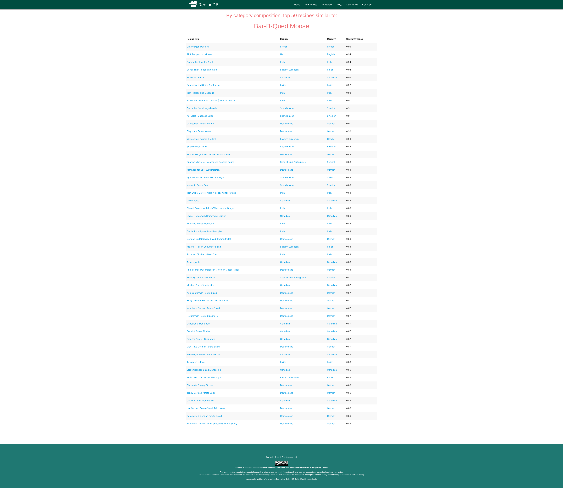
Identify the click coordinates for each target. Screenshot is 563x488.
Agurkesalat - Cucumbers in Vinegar (205, 177)
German (331, 123)
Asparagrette (193, 262)
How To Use (311, 4)
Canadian (285, 77)
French (284, 46)
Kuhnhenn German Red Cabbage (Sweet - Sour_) (212, 423)
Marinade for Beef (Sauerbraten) (203, 169)
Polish (330, 69)
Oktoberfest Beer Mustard (200, 123)
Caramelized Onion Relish (200, 400)
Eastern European (289, 69)
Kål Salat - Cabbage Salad (200, 115)
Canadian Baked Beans (199, 323)
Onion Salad (193, 200)
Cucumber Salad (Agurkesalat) (202, 108)
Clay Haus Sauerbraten (199, 131)
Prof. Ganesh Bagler (309, 479)
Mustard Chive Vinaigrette (200, 285)
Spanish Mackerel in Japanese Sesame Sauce (210, 162)
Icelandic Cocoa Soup (198, 185)
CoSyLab (367, 4)
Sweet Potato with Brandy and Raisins (206, 216)
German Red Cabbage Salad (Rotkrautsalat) (209, 239)
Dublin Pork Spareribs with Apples (204, 231)
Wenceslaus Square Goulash (201, 139)
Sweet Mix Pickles (196, 77)
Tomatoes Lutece (196, 362)
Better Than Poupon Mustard (202, 69)
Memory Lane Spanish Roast (201, 277)
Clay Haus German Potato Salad (203, 346)
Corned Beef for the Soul (200, 62)
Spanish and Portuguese (293, 162)
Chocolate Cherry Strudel (200, 385)
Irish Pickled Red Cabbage (200, 92)
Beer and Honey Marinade (200, 223)
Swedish (331, 108)
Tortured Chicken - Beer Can (202, 254)
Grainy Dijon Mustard (198, 46)
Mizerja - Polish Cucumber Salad (204, 246)
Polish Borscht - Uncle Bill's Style (204, 377)
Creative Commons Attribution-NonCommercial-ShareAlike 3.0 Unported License (293, 467)
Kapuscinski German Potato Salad (204, 416)
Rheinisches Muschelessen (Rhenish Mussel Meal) (213, 269)
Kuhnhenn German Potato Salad (203, 308)
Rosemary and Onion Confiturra (203, 85)
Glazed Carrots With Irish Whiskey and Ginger (210, 208)
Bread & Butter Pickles (198, 331)
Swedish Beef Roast (197, 146)
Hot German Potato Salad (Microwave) (206, 408)
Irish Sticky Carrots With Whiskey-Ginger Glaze (211, 192)
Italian (283, 85)
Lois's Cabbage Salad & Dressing (204, 369)
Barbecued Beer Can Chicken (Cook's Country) (211, 100)
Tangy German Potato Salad (201, 392)
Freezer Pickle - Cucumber (201, 339)
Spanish (331, 162)
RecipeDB (208, 4)
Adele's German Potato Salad (202, 292)
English (331, 54)
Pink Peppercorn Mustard (200, 54)
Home (297, 4)
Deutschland (286, 123)
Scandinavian (287, 108)
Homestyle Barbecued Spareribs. (204, 354)
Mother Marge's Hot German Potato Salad (208, 154)
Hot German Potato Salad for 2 (202, 315)
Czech (330, 139)
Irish (282, 62)
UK (281, 54)
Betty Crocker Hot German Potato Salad (207, 300)
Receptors (327, 4)
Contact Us (352, 4)
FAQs (339, 4)
